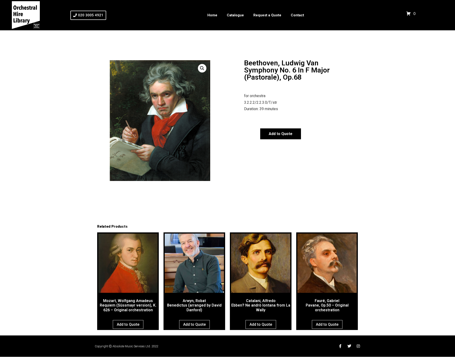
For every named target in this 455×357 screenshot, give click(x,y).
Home (212, 15)
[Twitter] (349, 346)
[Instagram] (358, 346)
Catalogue (235, 15)
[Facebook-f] (340, 346)
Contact (297, 15)
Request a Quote (267, 15)
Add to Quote (280, 133)
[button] (202, 68)
